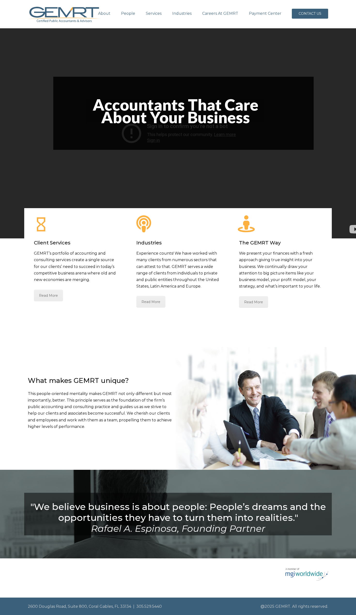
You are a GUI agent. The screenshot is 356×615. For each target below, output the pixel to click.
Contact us (310, 13)
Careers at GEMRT (220, 13)
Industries (182, 13)
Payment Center (265, 13)
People (128, 13)
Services (154, 13)
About (104, 13)
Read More (48, 295)
